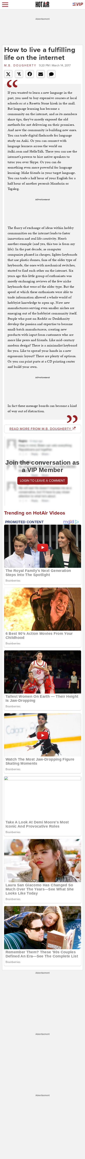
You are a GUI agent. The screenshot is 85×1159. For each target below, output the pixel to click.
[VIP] (78, 4)
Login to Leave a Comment (42, 481)
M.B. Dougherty (21, 65)
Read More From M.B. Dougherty (40, 429)
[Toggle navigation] (5, 4)
